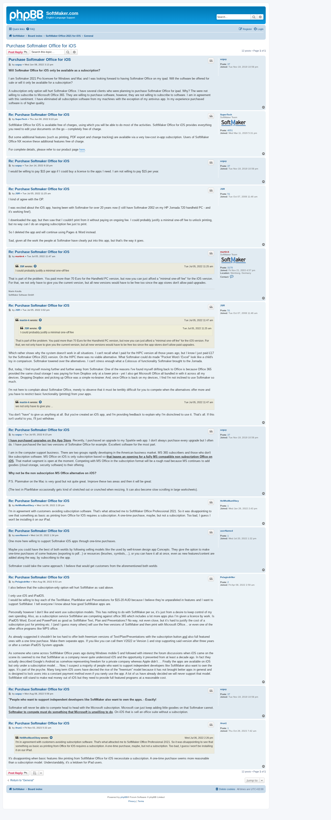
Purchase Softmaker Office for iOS (41, 45)
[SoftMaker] (26, 14)
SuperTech (226, 114)
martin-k (224, 252)
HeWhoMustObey (229, 501)
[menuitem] (30, 29)
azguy (223, 59)
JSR (222, 189)
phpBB (124, 797)
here (82, 149)
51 (228, 194)
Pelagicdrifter (227, 577)
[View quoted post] (35, 266)
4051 (230, 130)
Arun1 (223, 723)
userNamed (226, 531)
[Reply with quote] (211, 60)
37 (228, 64)
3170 (230, 267)
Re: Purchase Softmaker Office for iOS (39, 114)
